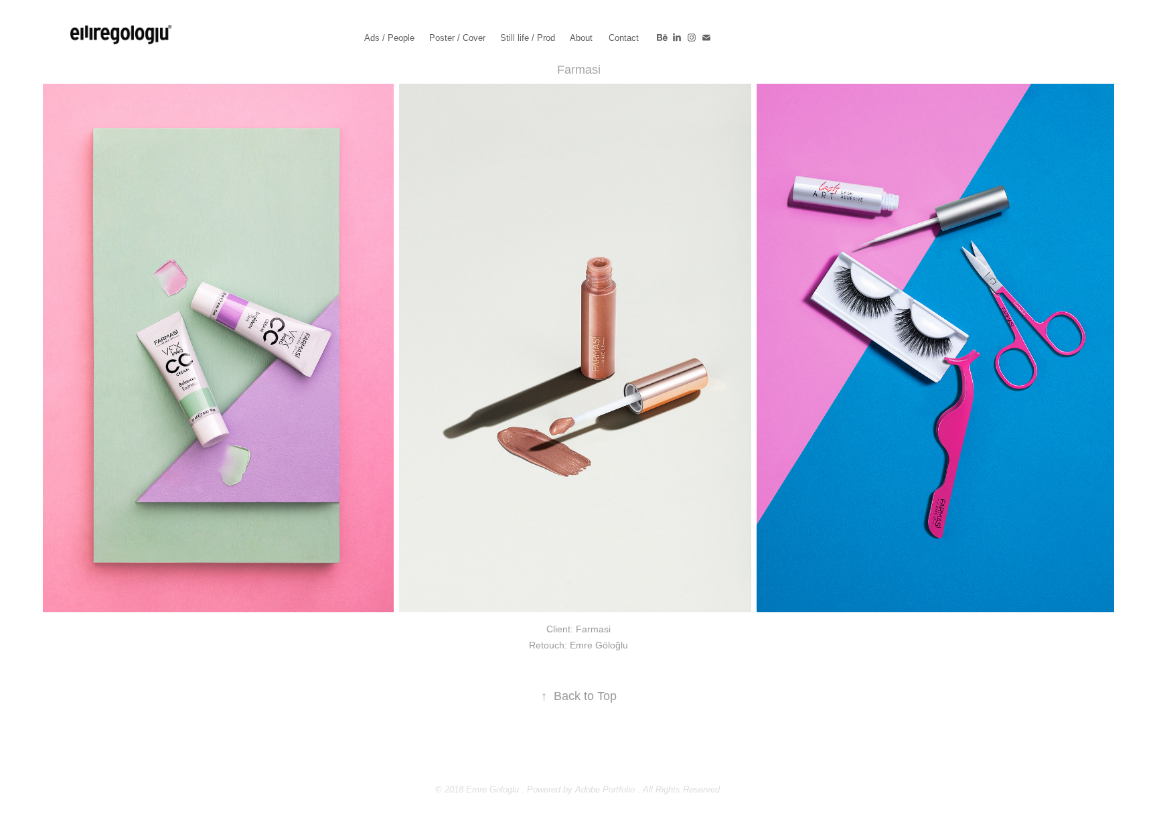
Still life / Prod (527, 38)
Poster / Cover (457, 38)
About (581, 38)
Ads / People (389, 38)
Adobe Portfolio (605, 789)
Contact (624, 38)
